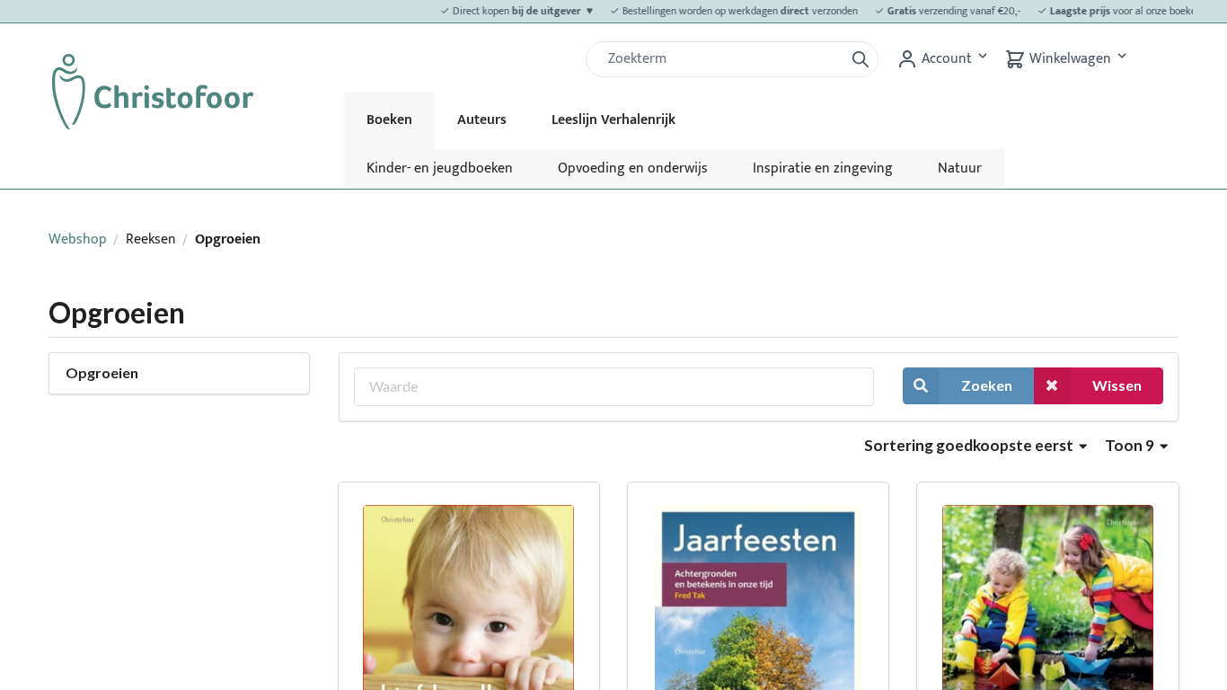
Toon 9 (1131, 445)
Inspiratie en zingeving (823, 168)
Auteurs (482, 120)
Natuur (960, 168)
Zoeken (986, 385)
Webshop (78, 239)
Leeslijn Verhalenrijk (613, 120)
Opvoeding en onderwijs (633, 168)
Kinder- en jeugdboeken (439, 168)
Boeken (389, 120)
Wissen (1117, 385)
